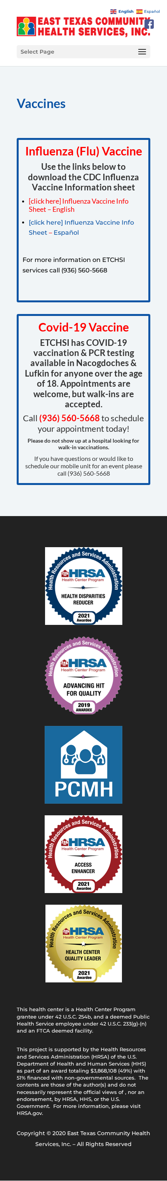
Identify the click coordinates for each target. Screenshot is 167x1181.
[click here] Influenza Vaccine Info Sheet (79, 205)
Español (66, 232)
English (63, 209)
